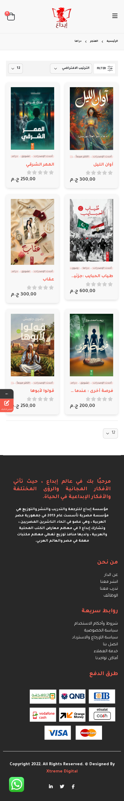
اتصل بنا (110, 644)
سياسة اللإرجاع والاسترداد (95, 637)
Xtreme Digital (62, 771)
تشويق (26, 156)
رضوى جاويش (71, 268)
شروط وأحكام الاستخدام (96, 624)
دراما (14, 156)
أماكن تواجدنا (106, 658)
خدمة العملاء (106, 651)
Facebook (73, 786)
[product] (91, 118)
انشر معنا (109, 582)
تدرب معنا (109, 589)
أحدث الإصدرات (102, 156)
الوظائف (111, 596)
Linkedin (50, 786)
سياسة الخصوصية (101, 630)
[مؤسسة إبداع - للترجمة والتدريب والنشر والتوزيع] (62, 17)
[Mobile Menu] (113, 16)
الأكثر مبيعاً (82, 156)
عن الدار (111, 575)
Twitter (62, 786)
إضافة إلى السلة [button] (79, 97)
